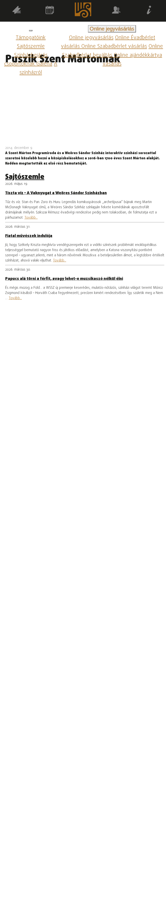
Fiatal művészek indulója (28, 236)
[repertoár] (16, 11)
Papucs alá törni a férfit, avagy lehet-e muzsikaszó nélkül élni (64, 279)
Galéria (44, 64)
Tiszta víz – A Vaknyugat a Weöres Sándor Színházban (56, 193)
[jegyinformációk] (149, 11)
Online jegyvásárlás (91, 38)
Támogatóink (31, 38)
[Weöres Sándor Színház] (83, 11)
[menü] (30, 30)
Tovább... (31, 217)
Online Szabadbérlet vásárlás (114, 47)
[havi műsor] (50, 11)
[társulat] (116, 11)
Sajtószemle (31, 47)
